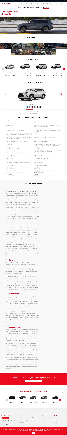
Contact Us (5, 418)
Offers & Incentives (21, 422)
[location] (37, 0)
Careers (55, 419)
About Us (55, 417)
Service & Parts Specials (34, 419)
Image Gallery (38, 111)
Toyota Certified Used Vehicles (23, 420)
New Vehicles (20, 417)
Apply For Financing (45, 417)
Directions (55, 422)
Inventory (20, 415)
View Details (12, 404)
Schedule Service (33, 417)
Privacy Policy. (46, 430)
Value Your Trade (45, 419)
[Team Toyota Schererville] (6, 3)
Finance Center (44, 420)
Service (31, 415)
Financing (44, 415)
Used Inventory (20, 419)
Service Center (32, 420)
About (55, 415)
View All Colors (30, 111)
